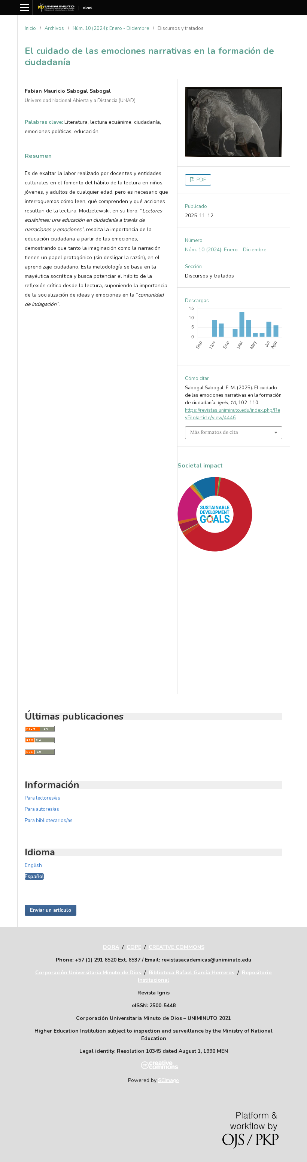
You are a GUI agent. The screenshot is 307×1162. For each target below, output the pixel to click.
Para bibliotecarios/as (49, 820)
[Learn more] (212, 674)
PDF (200, 180)
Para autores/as (42, 809)
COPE (134, 947)
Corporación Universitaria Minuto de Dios (88, 972)
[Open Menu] (24, 7)
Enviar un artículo (50, 910)
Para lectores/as (42, 798)
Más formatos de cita (214, 432)
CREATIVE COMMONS (176, 947)
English (33, 865)
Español (34, 876)
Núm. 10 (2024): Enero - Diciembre (111, 28)
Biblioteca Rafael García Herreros (191, 972)
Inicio (30, 28)
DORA (111, 947)
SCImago (168, 1080)
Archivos (54, 28)
